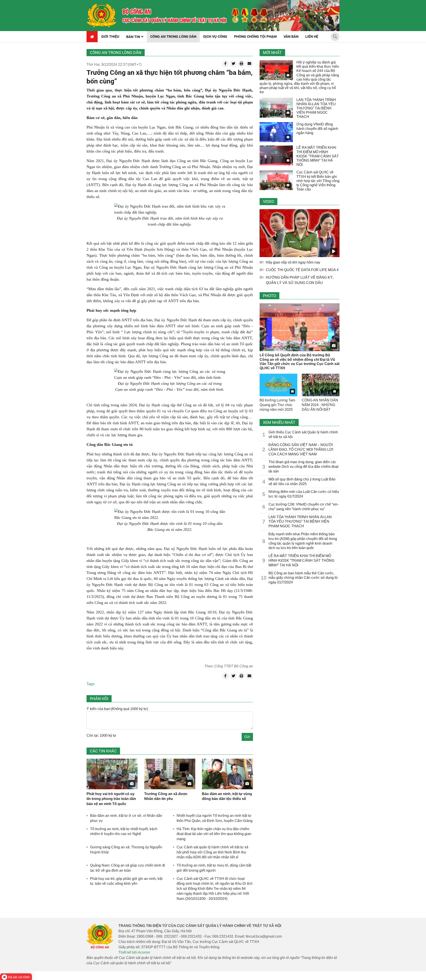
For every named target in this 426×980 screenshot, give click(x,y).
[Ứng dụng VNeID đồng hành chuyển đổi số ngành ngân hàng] (276, 132)
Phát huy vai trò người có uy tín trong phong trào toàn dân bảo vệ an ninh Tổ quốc (111, 799)
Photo (269, 295)
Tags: (91, 684)
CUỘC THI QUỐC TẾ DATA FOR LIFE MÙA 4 (302, 270)
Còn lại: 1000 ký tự (101, 735)
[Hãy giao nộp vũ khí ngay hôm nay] (299, 233)
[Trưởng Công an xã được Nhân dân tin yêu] (169, 774)
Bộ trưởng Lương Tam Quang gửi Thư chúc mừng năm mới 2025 (277, 404)
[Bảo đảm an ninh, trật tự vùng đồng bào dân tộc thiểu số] (227, 774)
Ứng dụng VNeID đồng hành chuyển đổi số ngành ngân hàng (317, 128)
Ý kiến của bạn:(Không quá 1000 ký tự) (117, 709)
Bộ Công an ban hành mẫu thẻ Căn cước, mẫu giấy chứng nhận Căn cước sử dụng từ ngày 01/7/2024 (303, 577)
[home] (101, 15)
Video (268, 201)
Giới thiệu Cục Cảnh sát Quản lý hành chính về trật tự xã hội (303, 434)
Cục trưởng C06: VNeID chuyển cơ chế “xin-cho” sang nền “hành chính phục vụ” (303, 506)
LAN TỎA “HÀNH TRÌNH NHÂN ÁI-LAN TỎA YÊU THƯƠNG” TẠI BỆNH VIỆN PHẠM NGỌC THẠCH (316, 108)
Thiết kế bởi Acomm (134, 952)
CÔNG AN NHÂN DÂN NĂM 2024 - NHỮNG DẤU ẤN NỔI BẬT (320, 404)
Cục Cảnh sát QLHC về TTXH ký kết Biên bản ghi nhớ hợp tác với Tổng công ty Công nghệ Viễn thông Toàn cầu (317, 180)
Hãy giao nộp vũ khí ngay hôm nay (293, 262)
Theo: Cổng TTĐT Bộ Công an (228, 666)
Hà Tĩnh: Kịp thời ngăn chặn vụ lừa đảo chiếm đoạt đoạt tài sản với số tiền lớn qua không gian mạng (214, 834)
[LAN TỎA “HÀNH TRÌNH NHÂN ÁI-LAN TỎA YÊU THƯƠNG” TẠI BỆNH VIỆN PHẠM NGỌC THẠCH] (276, 108)
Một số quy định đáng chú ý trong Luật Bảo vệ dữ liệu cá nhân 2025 (301, 481)
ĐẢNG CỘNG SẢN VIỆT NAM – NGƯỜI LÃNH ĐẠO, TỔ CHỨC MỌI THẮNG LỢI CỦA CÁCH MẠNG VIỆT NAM (300, 449)
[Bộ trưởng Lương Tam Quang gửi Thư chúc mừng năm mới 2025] (278, 385)
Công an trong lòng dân (115, 52)
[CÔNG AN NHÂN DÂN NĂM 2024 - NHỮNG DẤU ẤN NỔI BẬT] (320, 385)
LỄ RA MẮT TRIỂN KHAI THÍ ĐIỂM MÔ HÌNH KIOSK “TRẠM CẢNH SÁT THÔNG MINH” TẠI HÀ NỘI (317, 156)
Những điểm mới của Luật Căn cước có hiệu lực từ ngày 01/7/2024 (303, 494)
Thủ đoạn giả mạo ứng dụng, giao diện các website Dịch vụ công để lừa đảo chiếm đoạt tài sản (303, 466)
